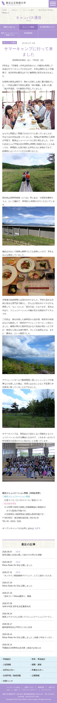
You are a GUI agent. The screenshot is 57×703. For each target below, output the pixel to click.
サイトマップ (46, 690)
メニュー (53, 4)
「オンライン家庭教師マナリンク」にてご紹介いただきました (28, 575)
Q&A (15, 690)
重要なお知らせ (9, 27)
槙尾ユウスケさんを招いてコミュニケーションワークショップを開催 (28, 617)
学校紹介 (7, 659)
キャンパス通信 (28, 10)
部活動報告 (28, 33)
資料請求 (41, 687)
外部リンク (8, 681)
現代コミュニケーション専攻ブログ (9, 34)
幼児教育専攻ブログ (47, 27)
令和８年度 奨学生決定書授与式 (16, 606)
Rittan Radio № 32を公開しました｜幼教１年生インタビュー (28, 637)
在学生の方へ (9, 670)
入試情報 (7, 664)
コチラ (37, 528)
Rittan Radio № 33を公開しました (17, 586)
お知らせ (15, 10)
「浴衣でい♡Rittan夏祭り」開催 (16, 596)
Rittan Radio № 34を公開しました (17, 565)
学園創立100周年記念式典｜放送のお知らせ (21, 648)
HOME (4, 10)
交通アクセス (29, 687)
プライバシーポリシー (29, 690)
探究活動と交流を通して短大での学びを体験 (22, 555)
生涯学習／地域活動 (12, 675)
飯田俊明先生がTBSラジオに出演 (17, 627)
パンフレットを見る (13, 687)
